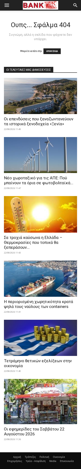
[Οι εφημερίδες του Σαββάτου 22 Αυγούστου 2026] (40, 401)
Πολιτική (44, 457)
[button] (6, 5)
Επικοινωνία (67, 461)
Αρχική (17, 457)
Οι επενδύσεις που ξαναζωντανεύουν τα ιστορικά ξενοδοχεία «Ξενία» (38, 121)
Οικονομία (59, 457)
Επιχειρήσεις (14, 461)
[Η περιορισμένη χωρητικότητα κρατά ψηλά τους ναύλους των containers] (40, 279)
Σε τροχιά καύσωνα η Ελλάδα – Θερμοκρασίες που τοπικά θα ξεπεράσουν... (33, 242)
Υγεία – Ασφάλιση (36, 461)
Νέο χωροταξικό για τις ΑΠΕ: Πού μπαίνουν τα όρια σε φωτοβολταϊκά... (38, 180)
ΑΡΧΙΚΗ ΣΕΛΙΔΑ (52, 51)
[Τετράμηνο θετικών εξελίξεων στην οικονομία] (40, 338)
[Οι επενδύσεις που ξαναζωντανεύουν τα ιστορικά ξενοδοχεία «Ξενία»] (40, 96)
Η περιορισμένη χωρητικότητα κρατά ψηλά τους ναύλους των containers (38, 304)
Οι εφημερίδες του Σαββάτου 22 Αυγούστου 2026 (34, 431)
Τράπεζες (30, 457)
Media (52, 461)
